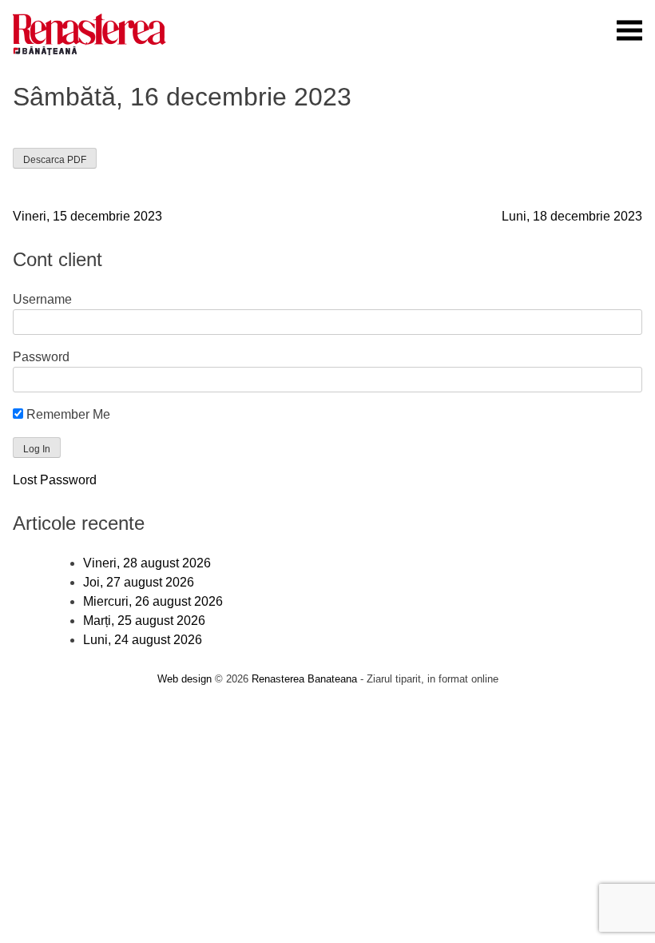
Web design (184, 679)
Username (42, 299)
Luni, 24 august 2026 (142, 640)
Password (41, 357)
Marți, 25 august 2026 (144, 620)
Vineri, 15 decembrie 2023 (87, 216)
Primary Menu (629, 30)
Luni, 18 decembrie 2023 (572, 216)
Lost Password (55, 480)
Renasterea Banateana (304, 679)
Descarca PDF (54, 159)
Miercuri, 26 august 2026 (153, 601)
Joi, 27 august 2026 (138, 582)
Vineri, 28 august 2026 (147, 563)
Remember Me (66, 414)
